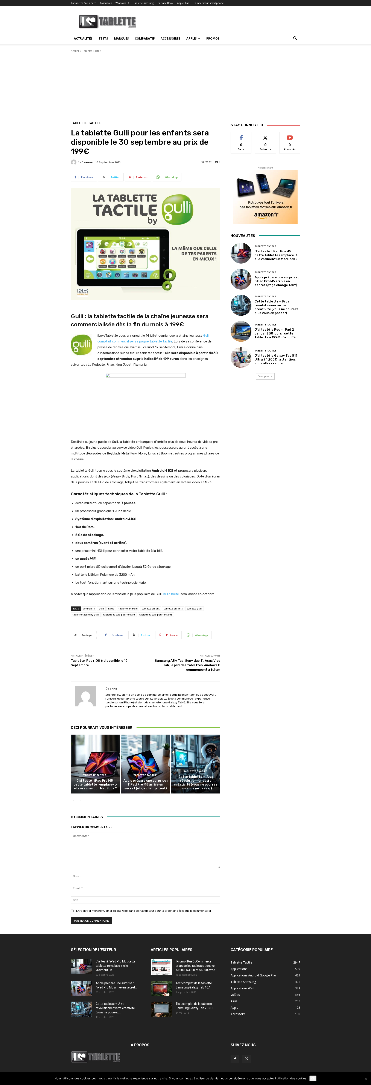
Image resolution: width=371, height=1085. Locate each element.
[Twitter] (246, 1059)
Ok (313, 1078)
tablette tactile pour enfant (119, 614)
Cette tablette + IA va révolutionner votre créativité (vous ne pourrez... (115, 1008)
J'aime (241, 135)
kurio (111, 608)
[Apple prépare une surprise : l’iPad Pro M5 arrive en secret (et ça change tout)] (145, 764)
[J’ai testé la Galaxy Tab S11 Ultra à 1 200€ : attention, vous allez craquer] (241, 357)
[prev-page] (73, 800)
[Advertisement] (185, 85)
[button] (295, 39)
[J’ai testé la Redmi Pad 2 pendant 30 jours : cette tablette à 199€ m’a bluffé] (241, 331)
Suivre (265, 135)
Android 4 (88, 608)
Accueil (75, 51)
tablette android (128, 608)
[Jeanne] (74, 162)
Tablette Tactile (91, 51)
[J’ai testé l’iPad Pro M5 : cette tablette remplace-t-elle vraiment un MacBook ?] (95, 764)
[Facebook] (235, 1059)
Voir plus (263, 376)
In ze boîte (171, 594)
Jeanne (87, 162)
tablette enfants (173, 608)
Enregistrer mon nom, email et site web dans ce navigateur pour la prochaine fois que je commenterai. (143, 910)
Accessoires (170, 38)
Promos (212, 38)
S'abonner (290, 135)
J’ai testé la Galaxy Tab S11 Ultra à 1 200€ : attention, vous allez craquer (276, 359)
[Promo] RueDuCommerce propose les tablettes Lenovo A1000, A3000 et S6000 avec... (196, 966)
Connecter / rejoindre (83, 3)
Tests (103, 38)
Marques (121, 38)
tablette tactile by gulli (86, 614)
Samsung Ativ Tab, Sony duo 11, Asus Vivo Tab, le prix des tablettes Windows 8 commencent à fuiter (187, 665)
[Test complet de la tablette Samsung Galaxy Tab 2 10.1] (161, 1009)
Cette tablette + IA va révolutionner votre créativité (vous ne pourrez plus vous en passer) (195, 782)
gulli (101, 608)
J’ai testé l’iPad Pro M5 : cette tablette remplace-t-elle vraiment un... (115, 966)
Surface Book (165, 3)
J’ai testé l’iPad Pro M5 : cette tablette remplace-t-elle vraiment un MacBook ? (95, 784)
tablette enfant (151, 608)
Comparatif (145, 38)
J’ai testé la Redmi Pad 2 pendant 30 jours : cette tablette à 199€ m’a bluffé (275, 333)
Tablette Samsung (143, 3)
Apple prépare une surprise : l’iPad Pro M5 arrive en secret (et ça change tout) (145, 784)
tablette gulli (194, 608)
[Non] (365, 1079)
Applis (191, 38)
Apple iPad (183, 3)
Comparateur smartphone (208, 3)
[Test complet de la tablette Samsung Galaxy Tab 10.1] (161, 988)
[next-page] (80, 800)
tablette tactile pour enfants (155, 614)
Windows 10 (122, 3)
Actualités (83, 38)
